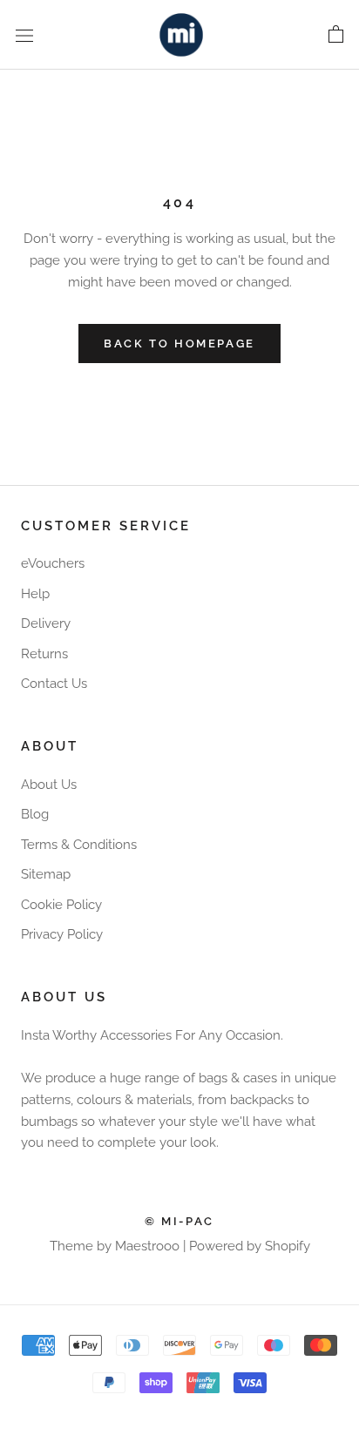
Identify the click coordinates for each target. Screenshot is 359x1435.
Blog (35, 814)
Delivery (46, 623)
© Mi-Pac (179, 1221)
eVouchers (53, 563)
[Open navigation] (24, 34)
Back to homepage (179, 343)
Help (35, 594)
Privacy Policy (62, 934)
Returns (44, 654)
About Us (49, 784)
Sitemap (46, 874)
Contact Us (54, 683)
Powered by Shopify (249, 1246)
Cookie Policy (61, 905)
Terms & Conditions (79, 844)
